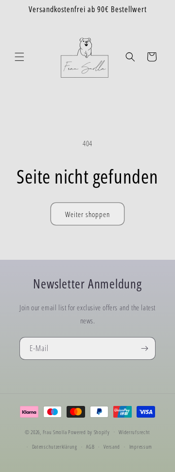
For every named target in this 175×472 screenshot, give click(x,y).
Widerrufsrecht (134, 432)
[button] (19, 56)
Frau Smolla (55, 431)
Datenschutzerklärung (54, 446)
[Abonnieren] (144, 348)
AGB (90, 446)
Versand (112, 446)
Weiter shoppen (87, 214)
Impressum (140, 446)
